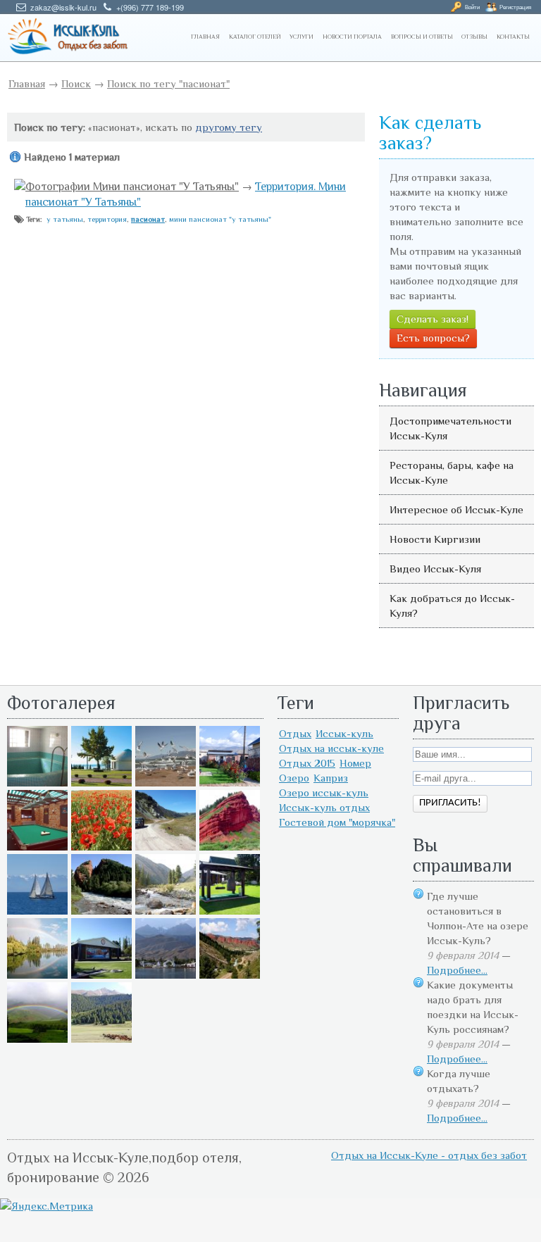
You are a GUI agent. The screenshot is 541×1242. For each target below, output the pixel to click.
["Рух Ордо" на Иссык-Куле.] (101, 975)
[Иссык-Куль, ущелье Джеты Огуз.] (229, 847)
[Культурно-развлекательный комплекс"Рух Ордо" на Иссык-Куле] (229, 911)
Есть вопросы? (433, 338)
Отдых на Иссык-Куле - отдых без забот (429, 1155)
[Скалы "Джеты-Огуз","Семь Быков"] (229, 975)
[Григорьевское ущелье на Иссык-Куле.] (101, 1039)
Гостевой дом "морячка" (337, 822)
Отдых (295, 733)
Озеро (294, 778)
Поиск (76, 83)
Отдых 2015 (307, 763)
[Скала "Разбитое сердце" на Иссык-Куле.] (101, 911)
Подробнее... (457, 970)
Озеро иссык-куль (323, 792)
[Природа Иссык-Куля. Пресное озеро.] (37, 975)
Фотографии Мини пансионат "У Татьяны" (132, 186)
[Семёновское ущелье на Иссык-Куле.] (165, 911)
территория (107, 219)
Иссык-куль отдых (324, 807)
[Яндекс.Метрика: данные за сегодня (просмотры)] (46, 1205)
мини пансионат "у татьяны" (220, 219)
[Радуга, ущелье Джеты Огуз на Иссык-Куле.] (37, 1039)
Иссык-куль (344, 733)
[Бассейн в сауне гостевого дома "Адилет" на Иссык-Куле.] (37, 783)
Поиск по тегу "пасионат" (168, 83)
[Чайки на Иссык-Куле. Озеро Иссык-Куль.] (165, 783)
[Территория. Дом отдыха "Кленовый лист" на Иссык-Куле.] (229, 783)
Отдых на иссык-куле (331, 748)
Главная (26, 83)
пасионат (148, 219)
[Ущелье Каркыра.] (165, 847)
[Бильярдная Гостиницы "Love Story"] (37, 847)
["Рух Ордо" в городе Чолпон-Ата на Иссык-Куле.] (101, 783)
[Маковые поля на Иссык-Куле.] (101, 847)
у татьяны (64, 219)
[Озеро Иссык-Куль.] (37, 911)
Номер (355, 763)
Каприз (330, 778)
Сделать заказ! (432, 319)
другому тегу (228, 127)
